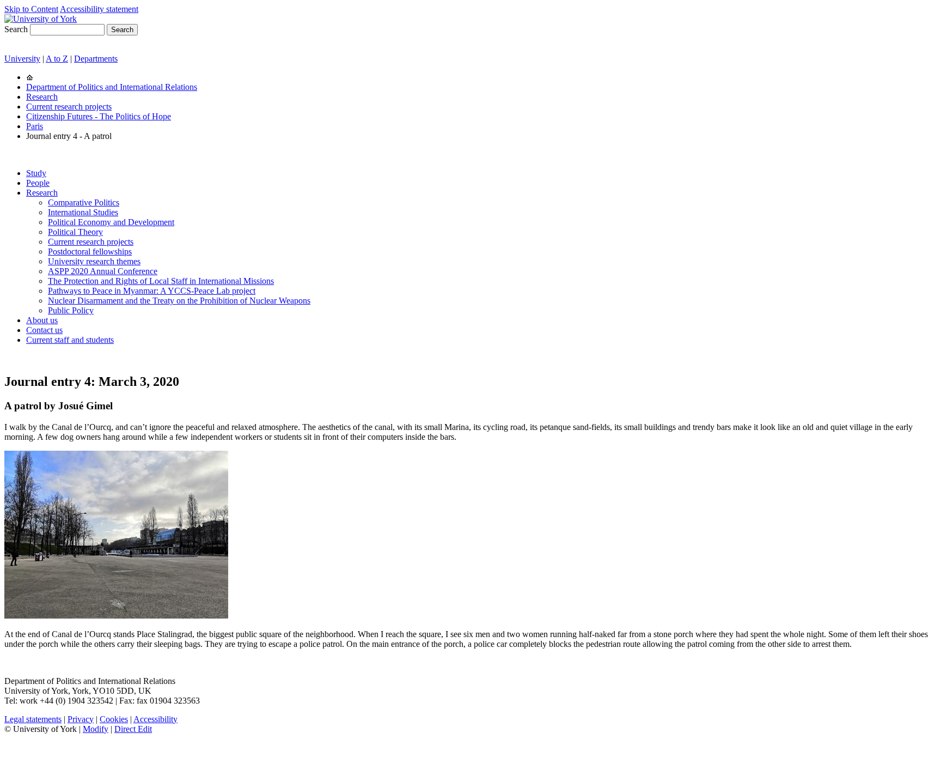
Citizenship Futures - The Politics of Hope (98, 116)
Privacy (81, 719)
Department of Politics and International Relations (111, 87)
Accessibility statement (99, 9)
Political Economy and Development (111, 222)
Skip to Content (31, 9)
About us (42, 320)
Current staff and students (70, 339)
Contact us (44, 330)
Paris (34, 126)
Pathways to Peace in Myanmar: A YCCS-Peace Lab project (151, 290)
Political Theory (75, 232)
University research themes (94, 261)
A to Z (57, 58)
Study (36, 173)
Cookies (114, 719)
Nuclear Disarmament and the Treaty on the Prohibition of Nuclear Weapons (179, 300)
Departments (96, 58)
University (22, 58)
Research (42, 96)
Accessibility (155, 719)
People (38, 182)
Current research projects (69, 106)
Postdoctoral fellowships (90, 251)
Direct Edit (133, 729)
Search (16, 29)
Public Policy (71, 310)
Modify (95, 729)
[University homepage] (29, 77)
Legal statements (33, 719)
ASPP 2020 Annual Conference (102, 271)
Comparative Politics (83, 202)
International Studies (83, 212)
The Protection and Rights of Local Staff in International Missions (161, 281)
